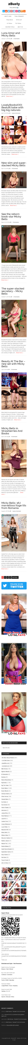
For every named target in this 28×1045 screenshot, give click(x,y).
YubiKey (3, 991)
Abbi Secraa (4, 768)
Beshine (3, 777)
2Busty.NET (13, 1038)
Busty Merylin (4, 791)
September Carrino (6, 852)
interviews (4, 810)
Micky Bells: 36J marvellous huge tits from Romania (13, 505)
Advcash (8, 996)
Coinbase (3, 974)
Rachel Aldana (4, 846)
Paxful (3, 980)
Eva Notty (3, 802)
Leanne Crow (4, 821)
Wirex (12, 996)
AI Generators (4, 774)
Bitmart (11, 969)
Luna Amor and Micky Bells (10, 34)
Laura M (3, 818)
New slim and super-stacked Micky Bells (13, 164)
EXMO (7, 980)
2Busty (14, 4)
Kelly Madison (5, 816)
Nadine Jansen (5, 840)
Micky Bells (4, 832)
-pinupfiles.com (5, 763)
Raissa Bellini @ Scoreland (13, 1025)
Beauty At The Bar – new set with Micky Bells (13, 364)
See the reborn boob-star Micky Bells (11, 216)
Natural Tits (4, 843)
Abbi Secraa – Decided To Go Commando (15, 1011)
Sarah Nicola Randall (6, 849)
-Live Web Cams (5, 760)
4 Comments (15, 168)
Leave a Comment (16, 113)
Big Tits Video (5, 785)
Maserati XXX (4, 829)
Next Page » (15, 577)
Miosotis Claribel (5, 838)
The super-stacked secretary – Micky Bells (12, 291)
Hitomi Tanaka (4, 807)
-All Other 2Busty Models (7, 757)
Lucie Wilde (4, 827)
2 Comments (16, 38)
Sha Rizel (3, 857)
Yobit (7, 969)
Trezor (10, 985)
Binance (3, 969)
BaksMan (11, 980)
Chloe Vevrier (4, 796)
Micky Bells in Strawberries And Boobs (11, 431)
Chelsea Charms (5, 793)
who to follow (4, 863)
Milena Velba (4, 835)
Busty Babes (4, 788)
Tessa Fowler (4, 860)
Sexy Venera (4, 854)
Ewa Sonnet (4, 804)
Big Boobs (4, 782)
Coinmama (9, 974)
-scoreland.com (5, 766)
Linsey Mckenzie (5, 824)
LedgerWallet (4, 985)
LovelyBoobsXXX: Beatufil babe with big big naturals (12, 107)
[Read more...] (9, 96)
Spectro (3, 996)
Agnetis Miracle (5, 771)
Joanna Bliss (4, 813)
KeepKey (15, 985)
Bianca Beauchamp (6, 780)
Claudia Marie (4, 799)
